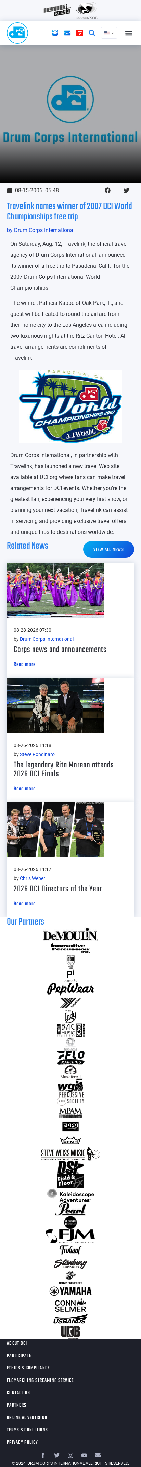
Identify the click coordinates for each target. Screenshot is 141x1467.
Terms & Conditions (27, 1430)
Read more (25, 664)
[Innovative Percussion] (70, 948)
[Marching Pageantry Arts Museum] (70, 1113)
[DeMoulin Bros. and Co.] (70, 934)
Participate (19, 1356)
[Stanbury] (70, 1264)
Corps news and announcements (60, 649)
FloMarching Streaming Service (40, 1381)
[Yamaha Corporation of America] (70, 1291)
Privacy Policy (22, 1442)
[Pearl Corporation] (70, 1209)
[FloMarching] (70, 1058)
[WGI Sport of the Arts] (70, 1085)
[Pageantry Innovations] (70, 975)
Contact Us (18, 1393)
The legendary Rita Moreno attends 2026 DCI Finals (64, 769)
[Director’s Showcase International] (70, 1167)
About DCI (17, 1344)
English (109, 33)
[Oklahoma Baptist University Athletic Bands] (70, 962)
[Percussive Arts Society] (70, 1099)
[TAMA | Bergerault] (70, 1222)
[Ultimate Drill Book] (70, 1332)
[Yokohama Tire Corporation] (70, 1003)
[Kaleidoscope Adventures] (70, 1195)
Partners (16, 1405)
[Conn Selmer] (70, 1305)
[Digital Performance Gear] (70, 1126)
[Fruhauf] (70, 1250)
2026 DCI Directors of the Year (58, 889)
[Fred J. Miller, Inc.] (70, 1236)
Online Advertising (27, 1418)
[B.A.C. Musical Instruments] (70, 1030)
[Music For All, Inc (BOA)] (70, 1071)
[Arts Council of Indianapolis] (70, 1044)
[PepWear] (70, 989)
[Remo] (70, 1140)
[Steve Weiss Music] (70, 1154)
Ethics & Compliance (28, 1368)
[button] (128, 33)
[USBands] (70, 1319)
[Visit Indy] (70, 1016)
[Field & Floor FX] (70, 1181)
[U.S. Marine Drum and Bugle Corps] (70, 1277)
